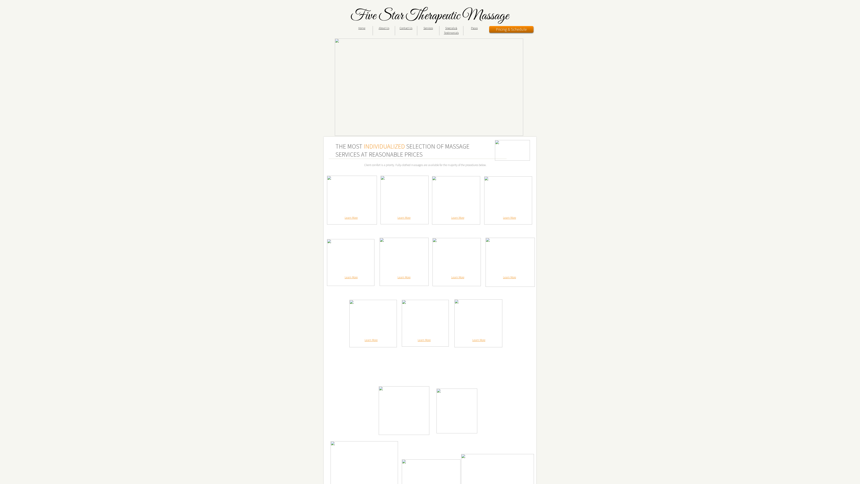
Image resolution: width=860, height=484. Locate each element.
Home (361, 28)
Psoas (474, 28)
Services (428, 28)
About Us (384, 28)
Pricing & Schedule (511, 29)
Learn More (351, 218)
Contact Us (406, 28)
